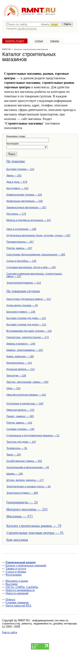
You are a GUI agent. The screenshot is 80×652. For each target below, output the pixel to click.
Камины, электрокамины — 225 (24, 350)
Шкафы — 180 (14, 473)
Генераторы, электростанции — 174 (27, 337)
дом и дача (50, 14)
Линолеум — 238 (16, 375)
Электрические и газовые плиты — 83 (28, 486)
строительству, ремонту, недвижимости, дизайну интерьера (39, 623)
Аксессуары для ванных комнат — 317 (28, 299)
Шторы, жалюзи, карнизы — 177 (25, 480)
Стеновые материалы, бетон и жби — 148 (31, 267)
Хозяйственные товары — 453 (24, 461)
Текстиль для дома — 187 (21, 441)
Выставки (11, 584)
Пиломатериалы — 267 (20, 241)
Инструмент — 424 (17, 188)
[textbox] (33, 24)
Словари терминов (17, 602)
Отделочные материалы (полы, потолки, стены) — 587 (38, 235)
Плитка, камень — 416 (19, 422)
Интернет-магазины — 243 (27, 509)
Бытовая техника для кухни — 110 (26, 324)
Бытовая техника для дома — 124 (26, 318)
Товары (54, 41)
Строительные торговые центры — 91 (35, 532)
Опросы (10, 599)
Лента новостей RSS (18, 605)
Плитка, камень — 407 (19, 248)
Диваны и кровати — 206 (20, 343)
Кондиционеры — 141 (19, 362)
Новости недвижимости (20, 590)
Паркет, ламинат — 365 (20, 416)
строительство (28, 14)
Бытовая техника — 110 (20, 169)
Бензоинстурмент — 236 (20, 311)
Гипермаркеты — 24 (22, 502)
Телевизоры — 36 (16, 448)
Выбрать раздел (15, 41)
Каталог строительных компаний (26, 565)
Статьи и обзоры (16, 571)
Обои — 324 (13, 388)
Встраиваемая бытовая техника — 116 (29, 330)
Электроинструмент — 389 (22, 492)
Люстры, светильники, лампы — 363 (27, 382)
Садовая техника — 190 (20, 429)
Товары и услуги (16, 568)
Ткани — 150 (13, 454)
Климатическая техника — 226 (24, 194)
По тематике (15, 161)
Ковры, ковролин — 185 (20, 356)
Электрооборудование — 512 (23, 282)
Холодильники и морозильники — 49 (27, 467)
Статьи (39, 41)
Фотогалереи (14, 574)
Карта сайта (9, 632)
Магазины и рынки (17, 580)
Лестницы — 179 (16, 213)
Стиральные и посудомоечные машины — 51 (32, 435)
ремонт (40, 14)
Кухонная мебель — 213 (20, 369)
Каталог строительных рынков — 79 (33, 525)
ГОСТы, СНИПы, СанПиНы (22, 587)
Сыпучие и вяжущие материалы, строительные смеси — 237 (34, 275)
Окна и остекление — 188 (21, 229)
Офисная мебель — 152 (20, 410)
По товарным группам (23, 291)
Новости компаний (17, 593)
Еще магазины (17, 539)
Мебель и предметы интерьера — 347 (28, 220)
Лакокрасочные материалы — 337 (26, 207)
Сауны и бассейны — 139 (21, 261)
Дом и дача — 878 (16, 181)
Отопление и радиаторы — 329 (24, 403)
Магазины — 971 (19, 516)
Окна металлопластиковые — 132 (26, 394)
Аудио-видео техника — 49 (22, 305)
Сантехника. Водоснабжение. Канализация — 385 (35, 254)
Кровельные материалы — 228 (24, 201)
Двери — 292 (14, 175)
